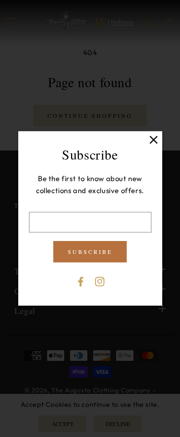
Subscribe (90, 251)
